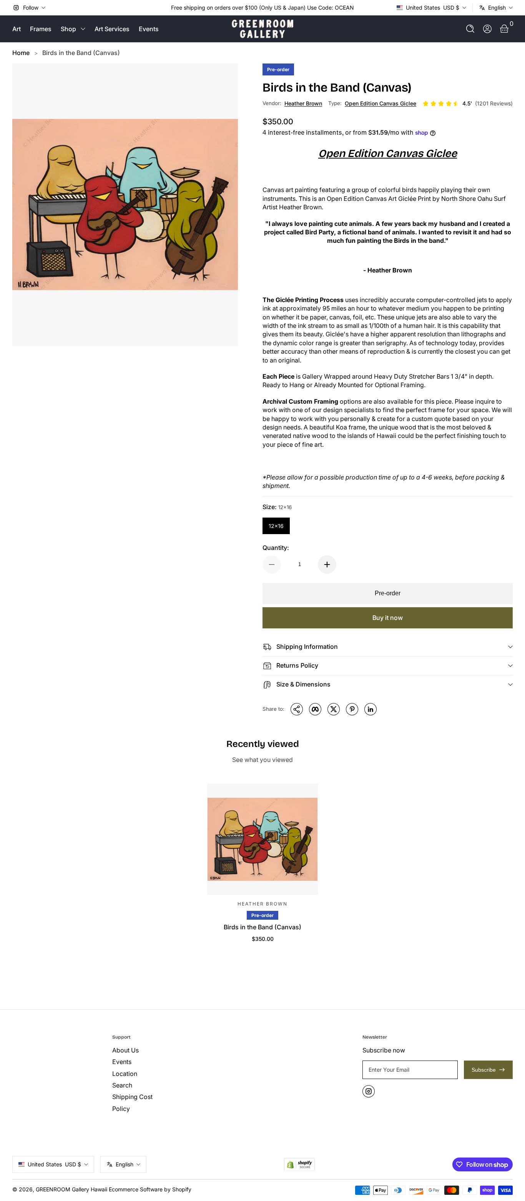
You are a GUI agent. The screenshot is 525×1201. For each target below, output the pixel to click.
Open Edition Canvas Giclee (380, 103)
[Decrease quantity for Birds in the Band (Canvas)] (271, 564)
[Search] (470, 28)
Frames (41, 29)
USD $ (432, 7)
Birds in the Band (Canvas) (81, 53)
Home (21, 53)
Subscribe (484, 1070)
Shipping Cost (132, 1097)
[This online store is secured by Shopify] (299, 1164)
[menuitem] (159, 1050)
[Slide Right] (360, 8)
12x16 (276, 526)
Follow (30, 7)
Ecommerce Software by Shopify (150, 1189)
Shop (68, 29)
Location (124, 1073)
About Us (125, 1050)
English (497, 7)
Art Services (112, 29)
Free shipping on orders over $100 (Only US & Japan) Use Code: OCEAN (262, 7)
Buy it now (387, 617)
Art (16, 29)
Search (122, 1085)
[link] (467, 103)
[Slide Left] (165, 8)
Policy (121, 1108)
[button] (470, 28)
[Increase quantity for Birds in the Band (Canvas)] (327, 564)
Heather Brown (303, 103)
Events (149, 29)
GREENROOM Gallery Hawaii (71, 1189)
